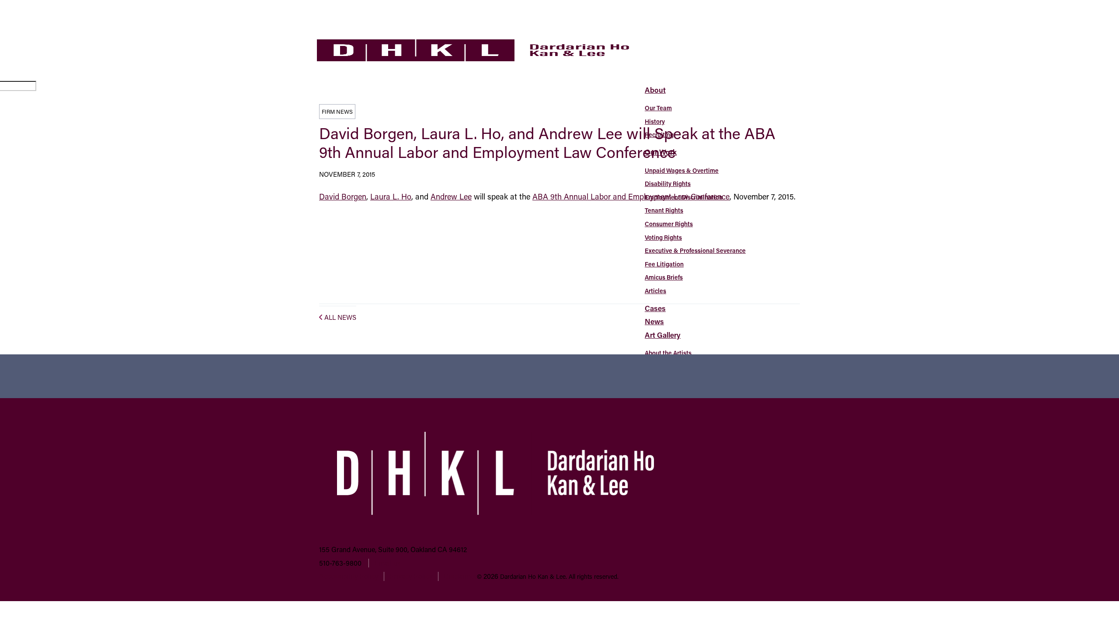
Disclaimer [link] (460, 576)
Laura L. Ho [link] (390, 196)
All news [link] (340, 317)
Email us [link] (387, 562)
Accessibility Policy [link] (349, 576)
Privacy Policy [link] (411, 576)
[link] (473, 58)
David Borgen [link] (342, 196)
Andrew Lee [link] (451, 196)
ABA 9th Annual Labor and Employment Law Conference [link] (631, 196)
